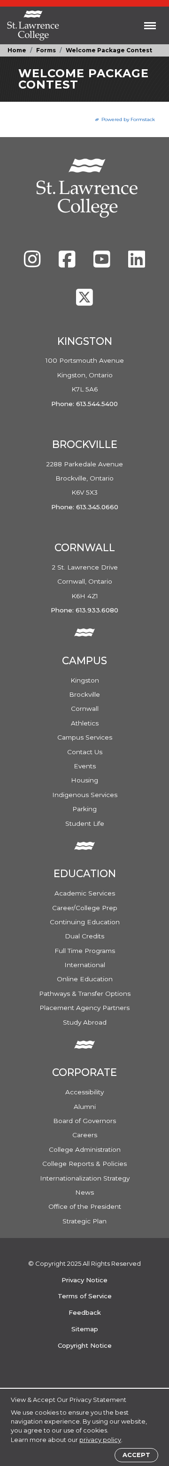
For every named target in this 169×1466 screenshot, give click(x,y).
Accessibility (84, 1092)
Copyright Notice (85, 1345)
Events (85, 766)
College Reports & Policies (84, 1163)
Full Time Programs (84, 950)
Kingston (84, 680)
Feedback (85, 1312)
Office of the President (84, 1206)
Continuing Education (85, 922)
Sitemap (84, 1329)
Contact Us (84, 752)
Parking (84, 809)
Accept (136, 1454)
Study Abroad (85, 1022)
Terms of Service (85, 1296)
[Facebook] (68, 264)
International (84, 965)
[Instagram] (33, 264)
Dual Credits (84, 936)
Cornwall (85, 708)
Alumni (85, 1106)
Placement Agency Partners (84, 1007)
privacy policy (100, 1439)
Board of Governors (84, 1120)
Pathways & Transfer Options (85, 993)
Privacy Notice (84, 1280)
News (84, 1192)
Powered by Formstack (128, 119)
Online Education (85, 979)
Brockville (84, 694)
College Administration (85, 1149)
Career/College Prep (84, 908)
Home (17, 50)
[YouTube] (102, 264)
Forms (46, 50)
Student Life (84, 823)
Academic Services (84, 893)
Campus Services (84, 737)
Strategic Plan (84, 1221)
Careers (84, 1135)
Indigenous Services (84, 794)
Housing (84, 780)
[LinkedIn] (136, 264)
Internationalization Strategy (85, 1178)
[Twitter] (84, 302)
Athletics (85, 723)
